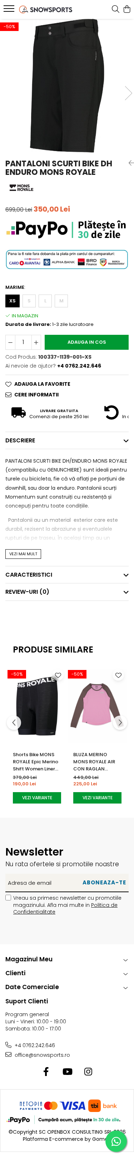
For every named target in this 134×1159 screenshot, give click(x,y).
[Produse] (10, 10)
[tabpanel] (67, 85)
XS (12, 300)
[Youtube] (67, 1072)
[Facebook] (46, 1072)
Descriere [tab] (20, 440)
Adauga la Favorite (42, 384)
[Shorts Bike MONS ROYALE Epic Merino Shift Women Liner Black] (37, 706)
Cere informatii (36, 394)
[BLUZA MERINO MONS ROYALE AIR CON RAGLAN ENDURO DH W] (97, 706)
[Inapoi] (128, 163)
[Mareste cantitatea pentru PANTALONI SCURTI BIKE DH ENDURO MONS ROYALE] (36, 342)
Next (128, 93)
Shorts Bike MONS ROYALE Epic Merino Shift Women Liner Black (35, 762)
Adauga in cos (87, 342)
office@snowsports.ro (41, 1055)
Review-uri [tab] (27, 592)
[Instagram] (88, 1072)
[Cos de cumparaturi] (126, 9)
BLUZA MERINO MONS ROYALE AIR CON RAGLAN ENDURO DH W (94, 762)
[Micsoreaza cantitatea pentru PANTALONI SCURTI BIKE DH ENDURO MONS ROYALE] (10, 342)
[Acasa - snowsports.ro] (46, 9)
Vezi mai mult (23, 554)
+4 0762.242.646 (34, 1045)
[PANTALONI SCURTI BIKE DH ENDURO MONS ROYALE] (67, 85)
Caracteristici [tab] (28, 575)
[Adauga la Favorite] (58, 675)
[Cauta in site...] (115, 9)
